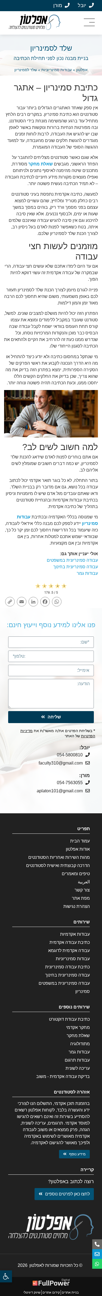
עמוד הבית (80, 841)
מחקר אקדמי (78, 1027)
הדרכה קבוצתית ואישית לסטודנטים (58, 865)
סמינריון (82, 991)
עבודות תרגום (77, 1060)
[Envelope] (97, 1254)
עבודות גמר (87, 573)
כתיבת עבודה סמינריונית (67, 967)
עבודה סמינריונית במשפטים (72, 560)
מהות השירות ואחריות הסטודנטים (59, 857)
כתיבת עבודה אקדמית (70, 942)
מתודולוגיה (80, 1043)
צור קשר (82, 890)
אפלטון (82, 70)
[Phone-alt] (97, 1244)
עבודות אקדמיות (75, 934)
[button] (6, 1276)
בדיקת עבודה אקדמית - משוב (63, 1076)
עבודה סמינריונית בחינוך (75, 566)
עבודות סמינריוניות (56, 70)
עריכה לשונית (78, 1068)
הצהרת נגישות (76, 906)
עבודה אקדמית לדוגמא (69, 950)
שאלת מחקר (40, 164)
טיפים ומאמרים (76, 873)
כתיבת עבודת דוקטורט (69, 1019)
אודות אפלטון (78, 849)
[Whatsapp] (97, 1264)
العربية (84, 882)
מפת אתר (81, 898)
